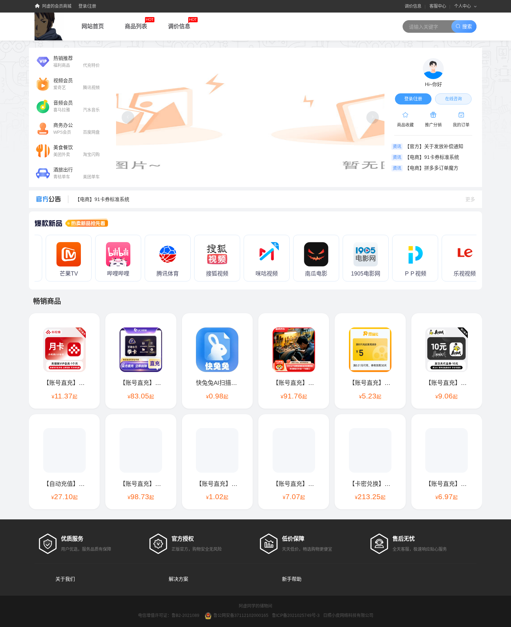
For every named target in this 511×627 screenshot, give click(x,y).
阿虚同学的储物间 (255, 606)
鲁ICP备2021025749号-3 (296, 615)
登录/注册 (87, 6)
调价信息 (413, 6)
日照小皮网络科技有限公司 (348, 615)
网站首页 (93, 26)
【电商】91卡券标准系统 (102, 199)
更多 (470, 199)
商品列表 (139, 23)
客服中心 (437, 6)
